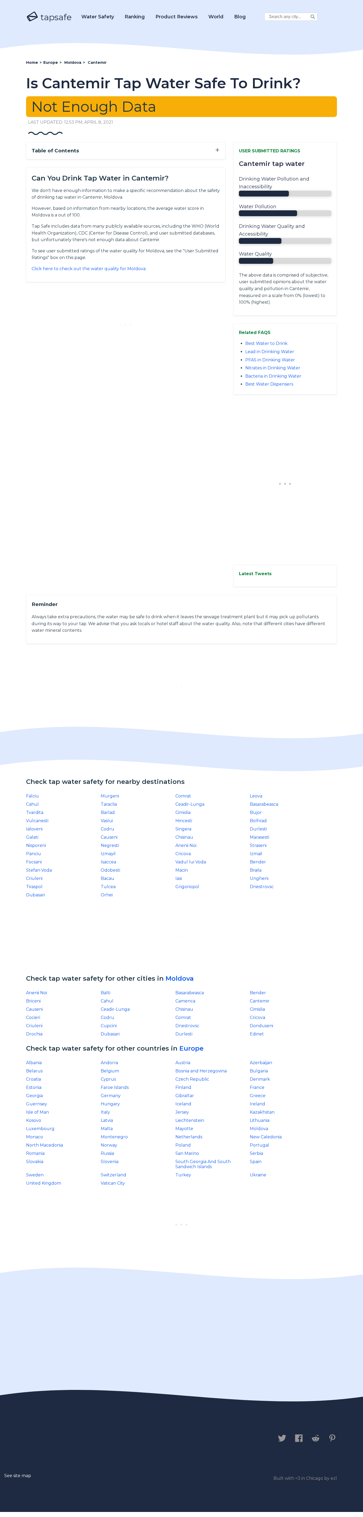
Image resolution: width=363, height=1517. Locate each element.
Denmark (260, 1079)
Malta (107, 1128)
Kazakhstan (262, 1112)
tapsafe (55, 17)
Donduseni (261, 1025)
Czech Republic (192, 1079)
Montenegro (114, 1136)
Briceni (33, 1001)
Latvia (107, 1120)
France (257, 1087)
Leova (256, 796)
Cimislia (183, 812)
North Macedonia (44, 1145)
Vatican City (113, 1183)
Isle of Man (37, 1112)
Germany (111, 1095)
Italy (105, 1112)
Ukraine (258, 1174)
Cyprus (108, 1079)
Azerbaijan (261, 1062)
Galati (32, 837)
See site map (17, 1475)
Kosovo (33, 1120)
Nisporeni (36, 845)
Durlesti (258, 828)
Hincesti (183, 820)
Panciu (33, 853)
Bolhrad (258, 820)
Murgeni (110, 796)
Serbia (256, 1153)
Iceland (183, 1103)
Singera (183, 828)
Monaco (34, 1136)
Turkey (183, 1174)
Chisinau (184, 837)
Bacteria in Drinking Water (273, 376)
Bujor (256, 812)
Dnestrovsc (262, 886)
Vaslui (107, 820)
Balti (105, 992)
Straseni (258, 845)
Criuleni (34, 878)
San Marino (187, 1153)
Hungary (110, 1103)
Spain (255, 1161)
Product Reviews (176, 17)
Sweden (35, 1174)
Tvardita (34, 812)
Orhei (107, 894)
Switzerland (113, 1174)
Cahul (32, 804)
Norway (109, 1145)
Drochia (34, 1034)
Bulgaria (259, 1070)
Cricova (183, 853)
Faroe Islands (115, 1087)
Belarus (34, 1070)
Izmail (256, 853)
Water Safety (97, 17)
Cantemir (259, 1001)
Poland (183, 1145)
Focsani (34, 861)
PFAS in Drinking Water (270, 359)
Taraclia (109, 804)
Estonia (33, 1087)
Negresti (110, 845)
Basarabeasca (264, 804)
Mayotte (184, 1128)
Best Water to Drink (266, 343)
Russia (107, 1153)
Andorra (109, 1062)
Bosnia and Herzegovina (201, 1070)
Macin (181, 870)
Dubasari (35, 894)
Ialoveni (34, 828)
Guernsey (36, 1103)
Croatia (33, 1079)
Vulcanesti (37, 820)
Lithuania (259, 1120)
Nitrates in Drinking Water (272, 367)
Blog (240, 17)
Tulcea (108, 886)
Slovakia (34, 1161)
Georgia (34, 1095)
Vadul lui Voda (190, 861)
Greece (257, 1095)
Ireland (257, 1103)
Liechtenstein (189, 1120)
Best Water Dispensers (269, 384)
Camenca (185, 1001)
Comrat (183, 796)
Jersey (182, 1112)
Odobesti (110, 870)
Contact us (41, 1438)
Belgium (110, 1070)
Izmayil (108, 853)
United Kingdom (43, 1183)
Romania (35, 1153)
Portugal (259, 1145)
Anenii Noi (185, 845)
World (215, 17)
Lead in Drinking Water (269, 351)
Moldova (180, 978)
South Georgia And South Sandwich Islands (203, 1164)
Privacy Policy (85, 1438)
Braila (255, 870)
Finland (183, 1087)
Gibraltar (184, 1095)
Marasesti (259, 837)
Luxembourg (40, 1128)
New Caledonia (266, 1136)
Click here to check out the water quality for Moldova (89, 268)
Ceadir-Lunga (189, 804)
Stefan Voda (39, 870)
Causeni (109, 837)
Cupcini (109, 1025)
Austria (182, 1062)
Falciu (32, 796)
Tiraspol (34, 886)
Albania (34, 1062)
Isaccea (108, 861)
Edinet (257, 1034)
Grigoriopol (187, 886)
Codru (107, 828)
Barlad (108, 812)
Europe (191, 1048)
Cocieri (33, 1017)
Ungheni (259, 878)
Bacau (107, 878)
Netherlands (188, 1136)
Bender (258, 861)
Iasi (178, 878)
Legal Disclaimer (137, 1438)
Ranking (135, 17)
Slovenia (110, 1161)
